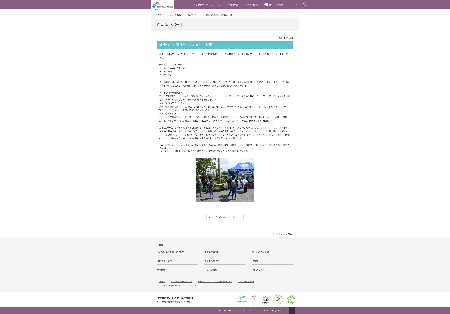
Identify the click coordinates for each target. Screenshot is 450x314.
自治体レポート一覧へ (226, 217)
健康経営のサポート (213, 261)
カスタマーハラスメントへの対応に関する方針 (215, 282)
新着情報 (161, 270)
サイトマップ (191, 285)
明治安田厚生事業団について (207, 5)
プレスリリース (259, 270)
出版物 (255, 261)
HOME (159, 15)
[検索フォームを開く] (305, 4)
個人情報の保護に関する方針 (181, 282)
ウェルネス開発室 (251, 5)
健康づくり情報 (276, 5)
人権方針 (162, 282)
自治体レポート (193, 15)
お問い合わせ (176, 285)
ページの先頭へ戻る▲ (282, 234)
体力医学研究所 (232, 5)
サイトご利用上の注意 (246, 282)
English (295, 4)
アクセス (162, 285)
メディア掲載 (210, 270)
